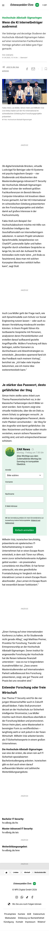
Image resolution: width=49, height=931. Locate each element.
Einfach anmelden (24, 530)
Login (44, 5)
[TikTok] (27, 897)
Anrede (8, 470)
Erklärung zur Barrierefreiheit (31, 918)
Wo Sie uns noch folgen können (26, 904)
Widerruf (41, 922)
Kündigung (9, 922)
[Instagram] (17, 897)
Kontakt (19, 922)
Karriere (21, 914)
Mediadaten (10, 918)
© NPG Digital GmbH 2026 (24, 889)
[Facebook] (32, 897)
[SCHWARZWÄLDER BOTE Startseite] (24, 5)
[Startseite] (6, 872)
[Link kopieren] (22, 69)
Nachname (9, 494)
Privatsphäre (10, 914)
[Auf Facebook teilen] (27, 69)
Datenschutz (39, 914)
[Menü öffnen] (3, 5)
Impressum (30, 922)
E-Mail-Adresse (11, 506)
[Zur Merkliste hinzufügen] (45, 69)
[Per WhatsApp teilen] (38, 68)
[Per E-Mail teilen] (33, 69)
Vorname (9, 482)
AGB (29, 914)
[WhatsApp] (22, 897)
